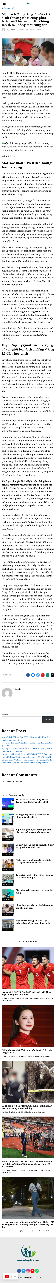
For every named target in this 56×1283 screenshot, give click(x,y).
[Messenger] (33, 675)
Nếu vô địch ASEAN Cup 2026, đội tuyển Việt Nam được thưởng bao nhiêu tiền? (26, 993)
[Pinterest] (43, 675)
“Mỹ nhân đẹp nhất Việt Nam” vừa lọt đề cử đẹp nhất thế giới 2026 (27, 1051)
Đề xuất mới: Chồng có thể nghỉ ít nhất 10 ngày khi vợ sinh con (35, 846)
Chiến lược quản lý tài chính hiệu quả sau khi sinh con (34, 906)
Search (5, 715)
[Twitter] (38, 675)
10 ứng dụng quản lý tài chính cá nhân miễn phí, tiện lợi (32, 815)
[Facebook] (28, 675)
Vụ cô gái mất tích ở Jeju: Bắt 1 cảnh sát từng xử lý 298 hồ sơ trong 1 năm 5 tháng (27, 1107)
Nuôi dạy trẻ (8, 8)
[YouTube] (32, 1271)
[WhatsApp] (37, 1271)
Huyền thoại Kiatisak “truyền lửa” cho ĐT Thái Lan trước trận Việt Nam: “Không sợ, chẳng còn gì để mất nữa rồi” (27, 1164)
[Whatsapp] (47, 675)
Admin (12, 30)
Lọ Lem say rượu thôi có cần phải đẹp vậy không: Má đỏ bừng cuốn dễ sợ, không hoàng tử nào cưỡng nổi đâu (28, 1224)
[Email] (52, 675)
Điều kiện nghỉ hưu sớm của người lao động (34, 891)
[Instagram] (28, 1271)
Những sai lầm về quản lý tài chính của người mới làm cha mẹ (33, 861)
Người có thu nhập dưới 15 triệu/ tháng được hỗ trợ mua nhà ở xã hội (33, 921)
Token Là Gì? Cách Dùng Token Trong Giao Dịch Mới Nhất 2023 (32, 800)
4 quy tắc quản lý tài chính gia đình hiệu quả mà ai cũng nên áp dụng (34, 830)
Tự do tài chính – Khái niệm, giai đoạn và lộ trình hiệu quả (35, 876)
